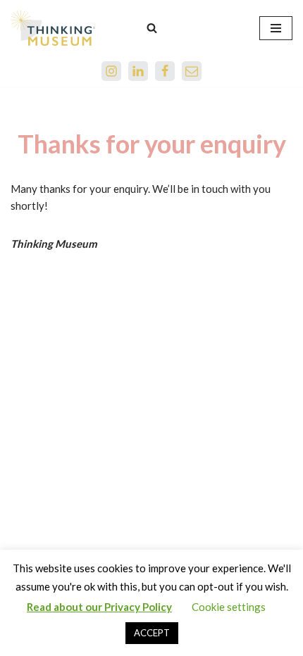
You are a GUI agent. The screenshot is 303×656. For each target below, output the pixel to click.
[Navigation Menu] (275, 28)
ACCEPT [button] (152, 632)
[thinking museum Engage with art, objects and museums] (53, 28)
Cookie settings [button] (229, 606)
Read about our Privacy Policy (99, 606)
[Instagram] (111, 71)
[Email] (192, 71)
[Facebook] (165, 71)
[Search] (152, 28)
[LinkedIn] (138, 71)
